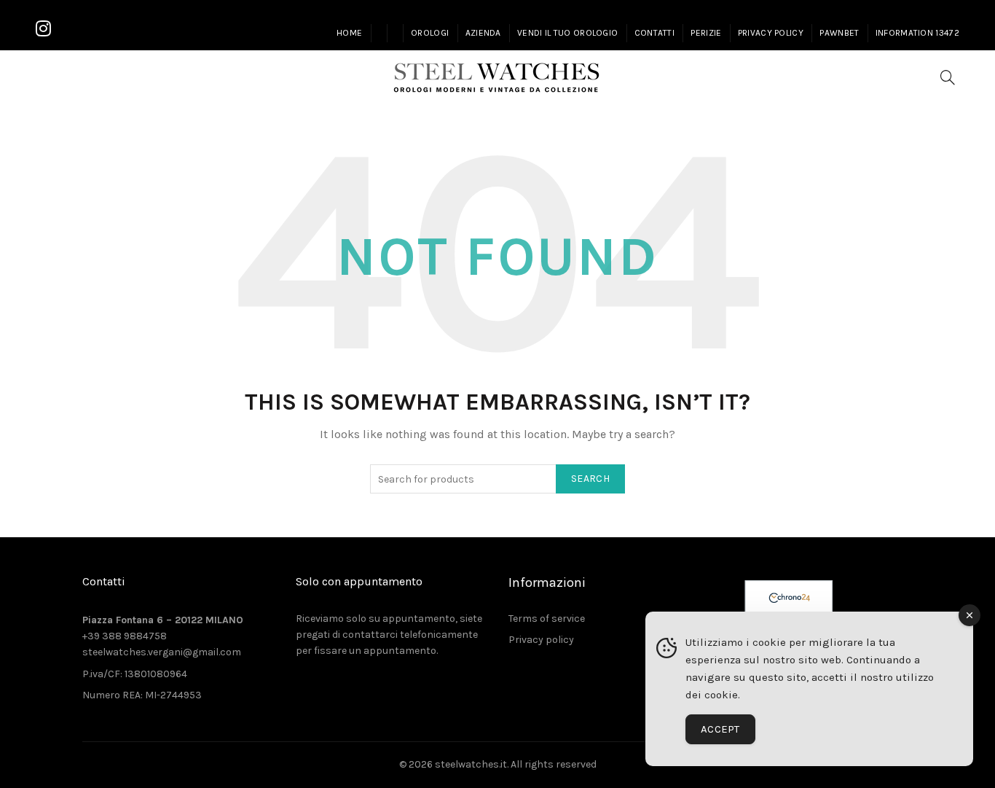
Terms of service (546, 618)
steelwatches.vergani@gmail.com (161, 652)
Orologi (430, 33)
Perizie (706, 33)
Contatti (654, 33)
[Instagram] (43, 29)
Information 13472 (917, 33)
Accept (720, 729)
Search (590, 478)
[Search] (947, 77)
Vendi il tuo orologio (567, 33)
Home (349, 33)
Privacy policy (541, 639)
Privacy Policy (770, 33)
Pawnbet (839, 33)
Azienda (483, 33)
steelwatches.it (471, 764)
